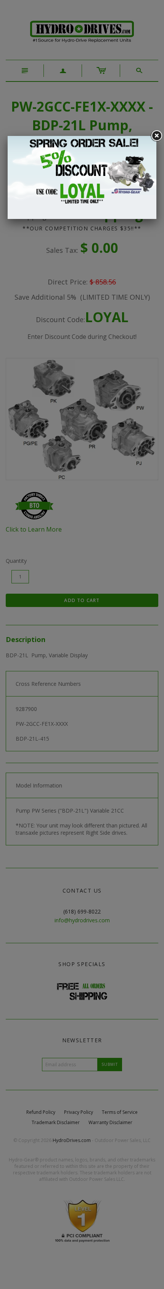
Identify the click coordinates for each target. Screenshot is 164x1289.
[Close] (156, 136)
